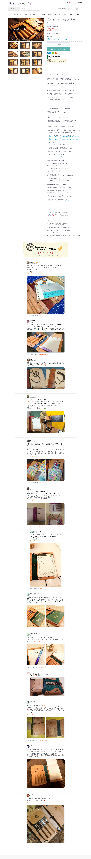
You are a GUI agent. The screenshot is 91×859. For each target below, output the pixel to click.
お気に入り (72, 8)
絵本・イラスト (33, 14)
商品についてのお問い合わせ (58, 49)
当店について (17, 14)
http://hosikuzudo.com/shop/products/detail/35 (58, 201)
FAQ (26, 14)
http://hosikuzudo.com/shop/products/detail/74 (59, 156)
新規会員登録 (63, 8)
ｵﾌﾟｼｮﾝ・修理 (62, 14)
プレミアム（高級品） (62, 39)
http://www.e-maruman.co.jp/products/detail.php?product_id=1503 (63, 136)
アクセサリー (43, 14)
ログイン (80, 8)
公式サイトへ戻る (74, 14)
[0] (67, 2)
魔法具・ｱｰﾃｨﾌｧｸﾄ (52, 14)
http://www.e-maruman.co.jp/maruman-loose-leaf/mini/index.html (63, 139)
